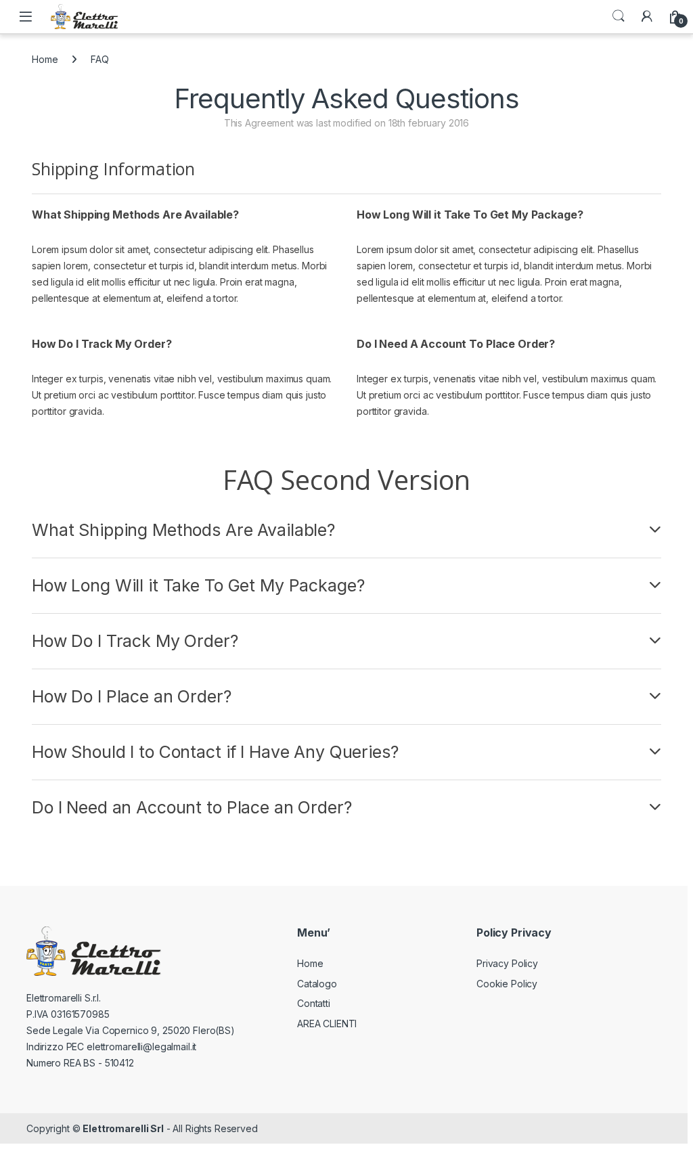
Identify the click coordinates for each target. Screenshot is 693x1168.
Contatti (313, 1003)
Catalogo (317, 983)
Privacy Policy (507, 963)
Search (618, 16)
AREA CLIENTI (327, 1023)
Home (45, 59)
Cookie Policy (506, 983)
